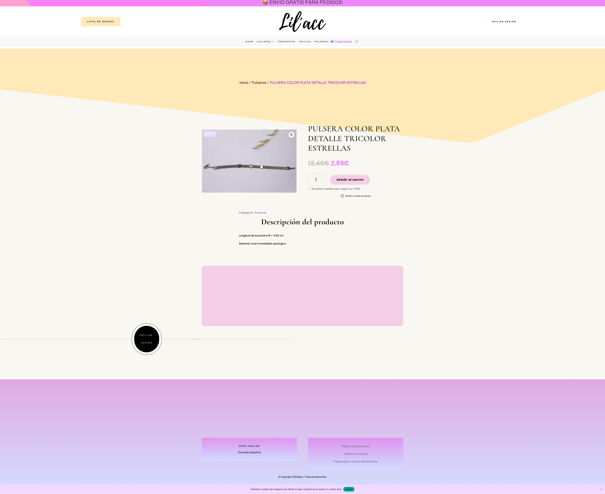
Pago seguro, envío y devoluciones (356, 461)
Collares (264, 42)
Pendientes (287, 42)
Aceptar (349, 489)
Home (249, 42)
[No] (601, 489)
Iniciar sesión (504, 21)
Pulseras (321, 42)
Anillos (305, 42)
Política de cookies (356, 453)
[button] (291, 134)
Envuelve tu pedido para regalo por (335, 188)
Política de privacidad (355, 446)
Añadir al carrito (350, 180)
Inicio (243, 82)
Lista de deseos (100, 21)
